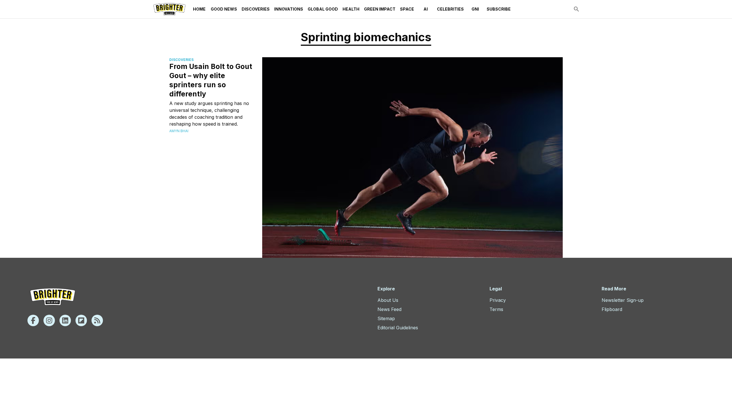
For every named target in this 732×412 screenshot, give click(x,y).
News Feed (389, 309)
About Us (387, 300)
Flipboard (612, 309)
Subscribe (499, 9)
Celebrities (450, 9)
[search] (576, 9)
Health (351, 9)
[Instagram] (49, 320)
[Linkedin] (65, 320)
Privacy (498, 300)
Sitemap (386, 318)
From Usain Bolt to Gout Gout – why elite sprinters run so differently (210, 80)
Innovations (288, 9)
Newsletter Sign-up (623, 300)
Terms (496, 309)
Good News (224, 9)
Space (407, 9)
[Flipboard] (81, 320)
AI (425, 9)
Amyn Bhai (178, 131)
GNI (475, 9)
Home (199, 9)
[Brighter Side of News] (169, 9)
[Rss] (97, 320)
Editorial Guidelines (397, 327)
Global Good (323, 9)
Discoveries (256, 9)
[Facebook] (33, 320)
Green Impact (379, 9)
